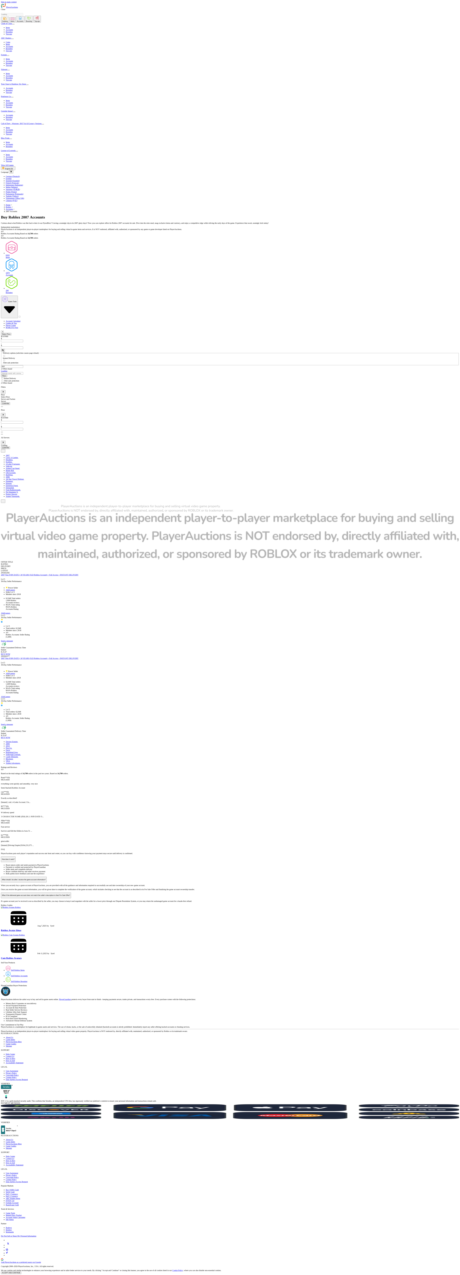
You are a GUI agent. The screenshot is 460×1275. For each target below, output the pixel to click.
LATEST (4, 571)
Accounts (9, 30)
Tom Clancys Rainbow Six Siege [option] (14, 84)
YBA (8, 761)
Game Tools (10, 1213)
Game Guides (11, 1044)
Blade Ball (10, 471)
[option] (232, 176)
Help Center (10, 1054)
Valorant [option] (4, 69)
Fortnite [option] (4, 55)
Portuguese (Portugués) (14, 194)
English (9, 179)
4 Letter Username (13, 464)
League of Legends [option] (8, 151)
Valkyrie (9, 466)
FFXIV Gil (10, 1201)
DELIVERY (6, 566)
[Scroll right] (3, 501)
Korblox (9, 462)
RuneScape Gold (12, 1205)
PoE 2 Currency (12, 1196)
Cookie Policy (11, 1077)
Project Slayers (11, 494)
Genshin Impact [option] (7, 111)
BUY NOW (5, 654)
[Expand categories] (13, 24)
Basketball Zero (12, 752)
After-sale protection (10, 363)
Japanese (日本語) (13, 189)
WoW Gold (10, 1192)
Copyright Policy (12, 1075)
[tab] (5, 19)
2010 (8, 746)
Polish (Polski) (11, 192)
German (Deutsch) (13, 176)
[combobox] (12, 14)
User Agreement (12, 1071)
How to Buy (10, 1058)
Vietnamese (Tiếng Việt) (15, 198)
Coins (8, 42)
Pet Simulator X (12, 492)
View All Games (7, 165)
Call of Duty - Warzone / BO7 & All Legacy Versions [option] (21, 124)
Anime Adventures (13, 763)
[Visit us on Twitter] (8, 1245)
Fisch (8, 750)
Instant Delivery (9, 358)
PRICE (3, 568)
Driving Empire (12, 742)
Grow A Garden (12, 458)
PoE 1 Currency (12, 1194)
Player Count (11, 325)
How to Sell (10, 1061)
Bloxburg (9, 759)
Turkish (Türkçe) (12, 196)
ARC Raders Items (13, 1198)
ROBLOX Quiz (12, 328)
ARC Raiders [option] (6, 38)
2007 (8, 455)
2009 (8, 744)
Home (8, 205)
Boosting (9, 32)
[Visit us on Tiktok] (7, 1253)
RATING (4, 564)
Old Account (11, 473)
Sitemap (9, 1046)
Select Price (6, 334)
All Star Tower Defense (15, 479)
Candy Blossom (12, 757)
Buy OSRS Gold (12, 1190)
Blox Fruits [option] (5, 138)
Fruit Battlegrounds (13, 490)
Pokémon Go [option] (6, 96)
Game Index (10, 1040)
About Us (9, 1037)
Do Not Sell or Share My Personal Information (18, 1236)
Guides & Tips (11, 323)
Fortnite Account (12, 1203)
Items (8, 28)
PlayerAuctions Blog (14, 1042)
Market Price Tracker (14, 1215)
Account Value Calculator (15, 1217)
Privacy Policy (11, 1073)
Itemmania (10, 1232)
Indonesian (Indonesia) (14, 185)
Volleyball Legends (13, 755)
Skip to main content (9, 2)
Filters (4, 376)
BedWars (9, 475)
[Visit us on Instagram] (7, 1250)
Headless (9, 460)
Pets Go (9, 748)
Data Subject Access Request (17, 1080)
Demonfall (10, 488)
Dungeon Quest (12, 486)
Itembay (9, 1230)
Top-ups (9, 34)
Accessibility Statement (14, 1063)
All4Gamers (10, 590)
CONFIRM (5, 404)
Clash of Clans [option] (6, 23)
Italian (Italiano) (12, 187)
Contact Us (10, 1056)
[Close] (11, 171)
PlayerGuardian (65, 999)
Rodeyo (9, 1228)
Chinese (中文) (11, 201)
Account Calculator (13, 321)
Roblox (8, 207)
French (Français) (12, 183)
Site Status (10, 1220)
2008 (8, 477)
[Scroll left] (3, 451)
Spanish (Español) (13, 181)
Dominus (9, 481)
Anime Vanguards (13, 496)
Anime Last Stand (13, 468)
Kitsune (9, 483)
